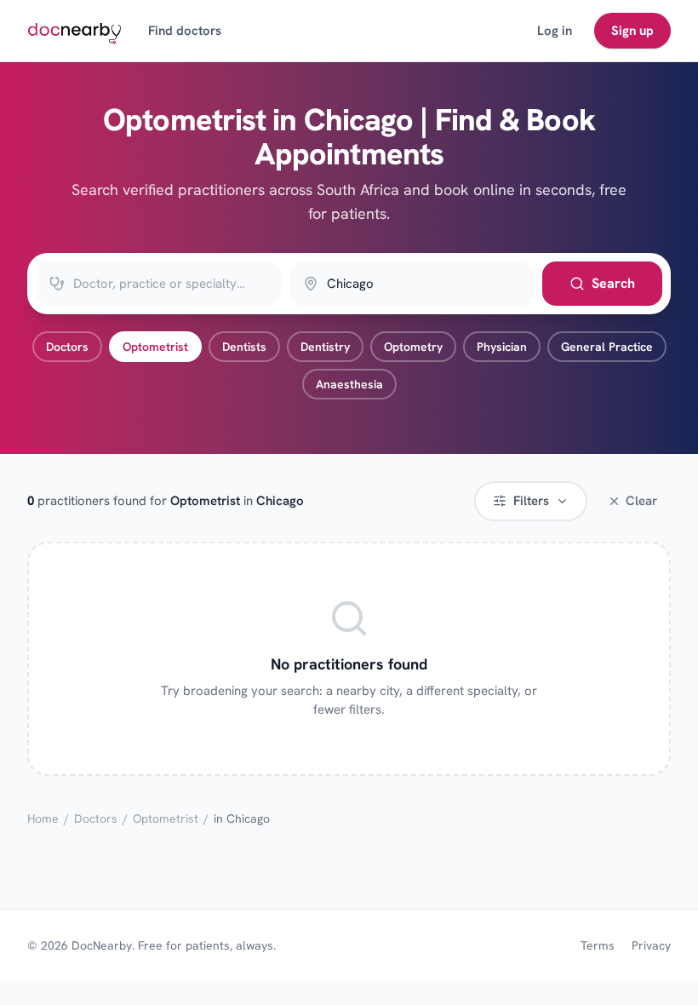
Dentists (244, 346)
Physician (502, 346)
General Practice (607, 346)
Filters (531, 500)
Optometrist (155, 346)
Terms (598, 945)
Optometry (413, 346)
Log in (554, 30)
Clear (641, 500)
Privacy (651, 945)
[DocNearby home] (74, 30)
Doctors (67, 346)
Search (613, 283)
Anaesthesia (349, 384)
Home (43, 818)
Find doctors (184, 30)
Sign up (632, 30)
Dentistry (325, 346)
